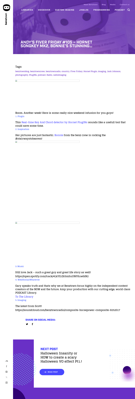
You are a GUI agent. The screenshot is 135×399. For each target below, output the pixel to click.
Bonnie (58, 135)
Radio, (50, 75)
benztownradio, (53, 71)
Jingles (84, 10)
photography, (22, 75)
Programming (101, 10)
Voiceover (44, 10)
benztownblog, (22, 71)
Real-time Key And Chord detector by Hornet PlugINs (54, 122)
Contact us (125, 4)
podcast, (42, 75)
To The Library (24, 296)
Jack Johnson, (114, 71)
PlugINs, (33, 75)
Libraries (27, 10)
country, (66, 71)
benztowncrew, (37, 71)
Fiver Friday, (76, 71)
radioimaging (59, 75)
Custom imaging (64, 10)
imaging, (102, 71)
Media (113, 4)
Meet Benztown (91, 4)
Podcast (120, 10)
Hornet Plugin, (90, 71)
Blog (104, 4)
